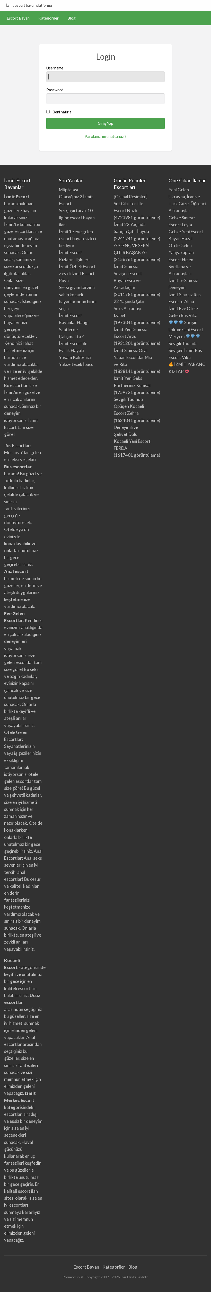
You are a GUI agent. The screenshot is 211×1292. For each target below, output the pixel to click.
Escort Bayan (18, 18)
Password (54, 89)
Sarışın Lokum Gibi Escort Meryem (186, 329)
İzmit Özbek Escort (77, 266)
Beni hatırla (62, 112)
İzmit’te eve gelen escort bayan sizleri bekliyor (77, 238)
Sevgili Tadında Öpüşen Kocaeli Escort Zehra (129, 406)
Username (54, 68)
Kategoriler (48, 18)
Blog (71, 18)
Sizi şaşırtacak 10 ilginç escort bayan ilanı (77, 217)
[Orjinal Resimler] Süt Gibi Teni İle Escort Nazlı (130, 203)
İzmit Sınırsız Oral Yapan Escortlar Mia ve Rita (133, 357)
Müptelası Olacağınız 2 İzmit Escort (76, 196)
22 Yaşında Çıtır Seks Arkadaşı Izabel (129, 308)
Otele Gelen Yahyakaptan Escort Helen (181, 252)
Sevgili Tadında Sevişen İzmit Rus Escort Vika (185, 350)
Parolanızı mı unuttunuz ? (105, 136)
